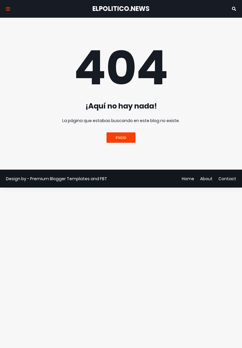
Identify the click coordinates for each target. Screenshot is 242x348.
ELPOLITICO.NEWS (121, 8)
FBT (103, 179)
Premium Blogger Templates (60, 179)
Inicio (121, 137)
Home (188, 179)
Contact (227, 179)
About (206, 179)
